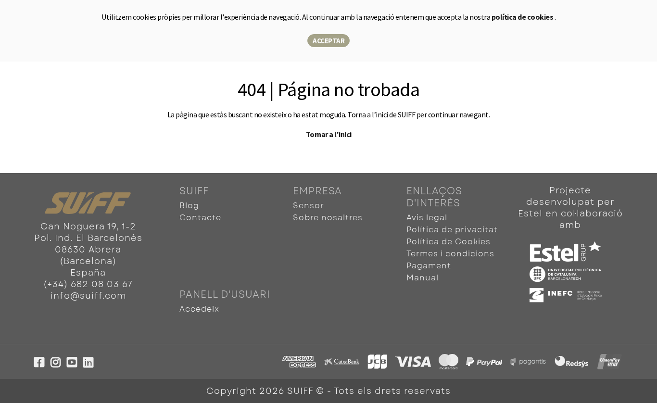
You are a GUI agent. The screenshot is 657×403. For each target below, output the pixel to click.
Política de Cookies (448, 241)
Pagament (428, 265)
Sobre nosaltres (328, 217)
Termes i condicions (450, 253)
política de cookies (523, 17)
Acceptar (328, 40)
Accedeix (199, 309)
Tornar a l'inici (329, 134)
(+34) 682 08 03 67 (88, 284)
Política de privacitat (452, 229)
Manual (422, 277)
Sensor (308, 205)
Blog (189, 205)
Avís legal (426, 217)
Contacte (200, 217)
